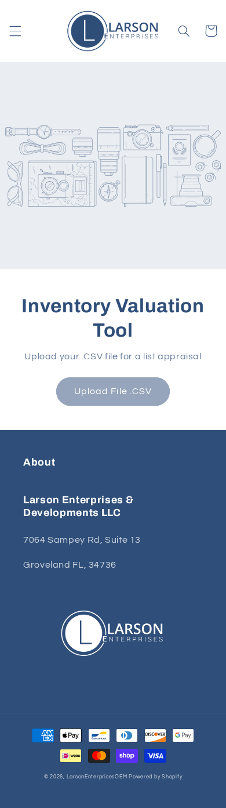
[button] (15, 30)
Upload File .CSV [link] (113, 391)
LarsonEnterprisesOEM (97, 777)
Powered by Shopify (155, 777)
